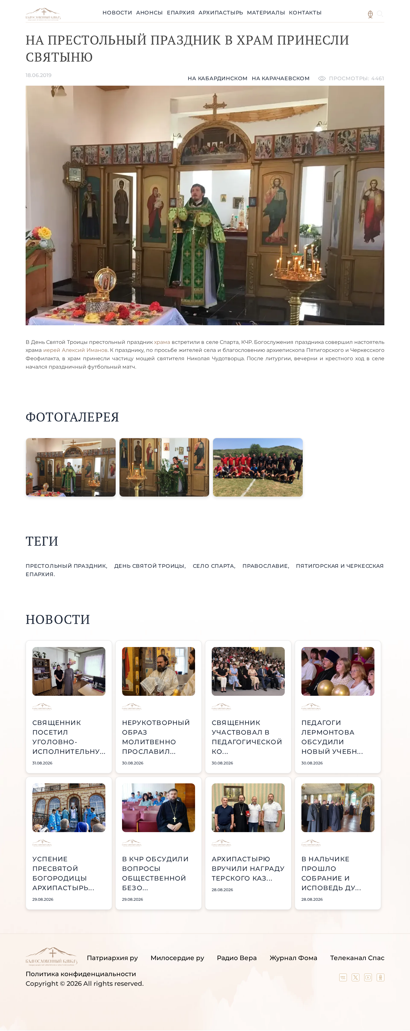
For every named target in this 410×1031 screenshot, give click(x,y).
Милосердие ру (177, 958)
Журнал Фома (293, 958)
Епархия (181, 13)
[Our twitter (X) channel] (356, 979)
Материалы (266, 13)
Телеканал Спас (357, 958)
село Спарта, (215, 566)
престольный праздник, (67, 566)
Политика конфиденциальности (81, 974)
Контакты (305, 13)
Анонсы (149, 13)
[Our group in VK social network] (343, 979)
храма (162, 342)
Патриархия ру (112, 958)
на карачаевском (281, 78)
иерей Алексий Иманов (75, 350)
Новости (117, 13)
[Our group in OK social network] (380, 979)
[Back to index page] (43, 19)
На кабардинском (218, 78)
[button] (71, 467)
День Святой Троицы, (151, 566)
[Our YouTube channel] (368, 979)
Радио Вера (237, 958)
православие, (266, 566)
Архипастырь (221, 13)
